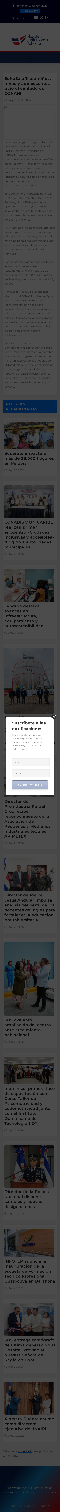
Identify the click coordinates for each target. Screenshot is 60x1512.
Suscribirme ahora (30, 784)
